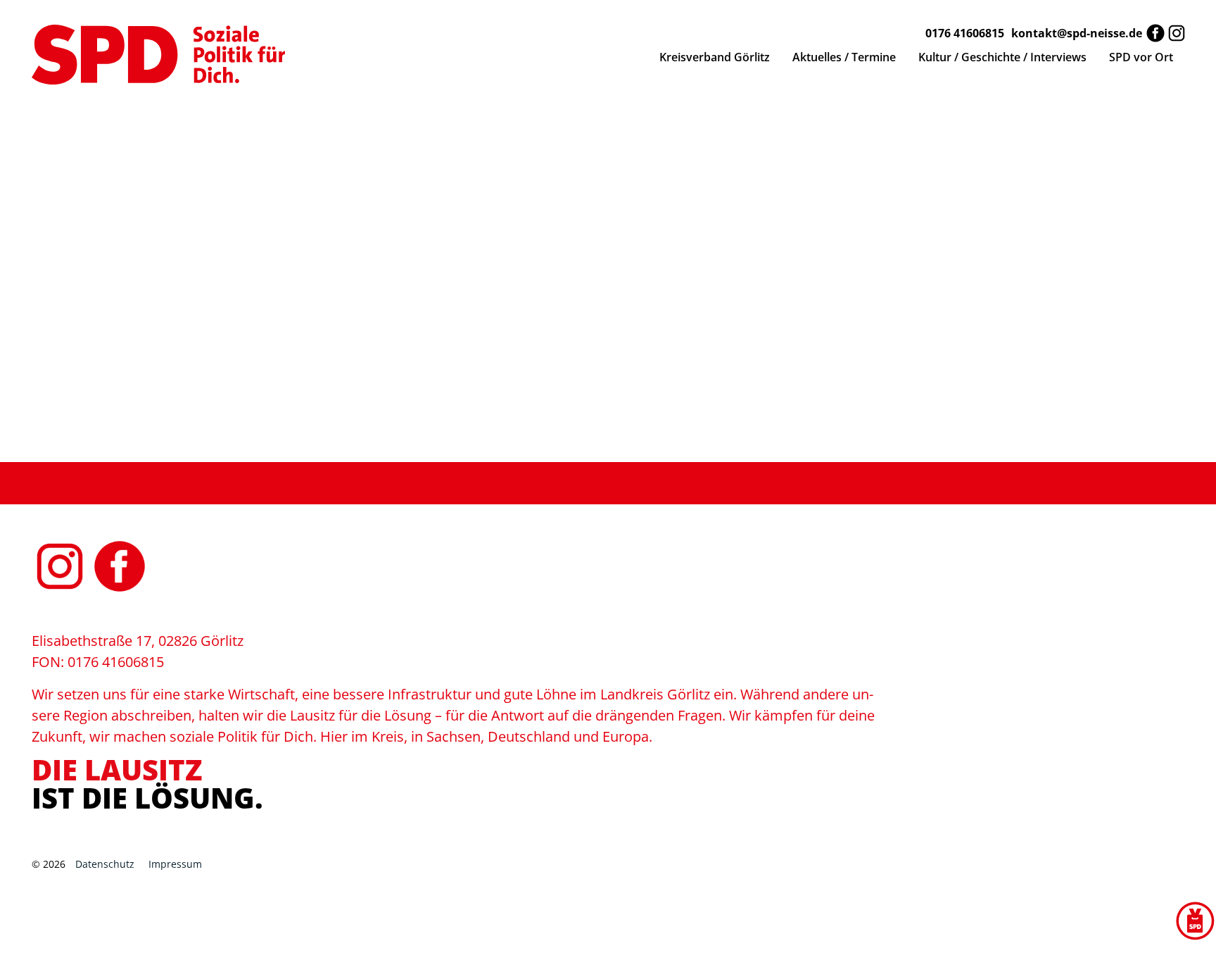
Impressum (175, 864)
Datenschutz (104, 864)
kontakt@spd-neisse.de (1076, 33)
